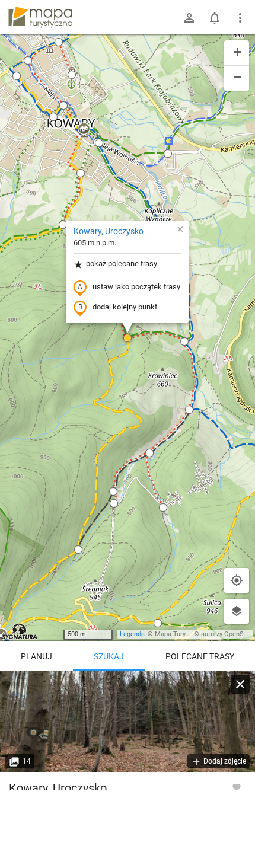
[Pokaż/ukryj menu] (240, 17)
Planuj (36, 656)
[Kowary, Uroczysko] (127, 721)
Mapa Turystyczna (181, 634)
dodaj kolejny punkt (125, 306)
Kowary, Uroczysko (109, 231)
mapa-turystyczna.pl (40, 17)
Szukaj (109, 656)
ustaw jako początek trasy (136, 286)
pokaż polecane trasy (121, 263)
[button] (83, 129)
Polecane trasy (199, 656)
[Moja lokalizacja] (236, 580)
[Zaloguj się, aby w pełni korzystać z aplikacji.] (236, 786)
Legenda (132, 634)
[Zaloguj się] (189, 17)
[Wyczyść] (240, 684)
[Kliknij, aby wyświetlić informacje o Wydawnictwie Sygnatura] (20, 631)
